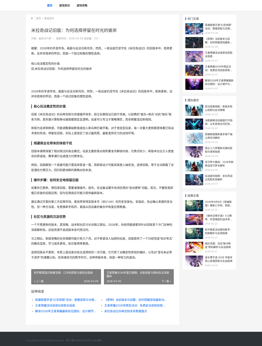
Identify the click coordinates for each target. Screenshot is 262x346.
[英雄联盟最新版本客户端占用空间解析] (194, 134)
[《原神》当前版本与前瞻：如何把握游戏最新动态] (194, 39)
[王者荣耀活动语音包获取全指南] (194, 53)
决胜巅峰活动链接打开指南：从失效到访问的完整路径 (218, 124)
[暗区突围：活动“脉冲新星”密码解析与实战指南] (194, 243)
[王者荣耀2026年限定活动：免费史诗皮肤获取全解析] (194, 67)
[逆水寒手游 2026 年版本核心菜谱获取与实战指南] (194, 257)
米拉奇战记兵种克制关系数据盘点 (125, 311)
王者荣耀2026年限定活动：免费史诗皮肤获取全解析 (135, 305)
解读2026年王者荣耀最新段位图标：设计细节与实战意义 (66, 311)
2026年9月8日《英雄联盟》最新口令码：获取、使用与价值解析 (218, 205)
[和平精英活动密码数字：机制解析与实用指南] (194, 230)
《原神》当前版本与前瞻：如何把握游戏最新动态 (135, 300)
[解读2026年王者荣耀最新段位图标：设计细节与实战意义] (194, 80)
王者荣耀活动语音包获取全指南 (55, 305)
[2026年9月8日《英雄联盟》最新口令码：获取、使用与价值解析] (194, 202)
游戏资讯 (64, 5)
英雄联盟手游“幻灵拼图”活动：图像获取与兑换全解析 (66, 300)
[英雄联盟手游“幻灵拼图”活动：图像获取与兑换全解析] (194, 25)
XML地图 (96, 340)
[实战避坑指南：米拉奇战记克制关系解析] (194, 176)
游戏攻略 (82, 5)
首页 (49, 5)
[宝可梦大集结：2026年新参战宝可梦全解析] (194, 162)
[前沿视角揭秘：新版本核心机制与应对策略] (194, 106)
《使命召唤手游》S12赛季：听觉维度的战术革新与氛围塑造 (218, 219)
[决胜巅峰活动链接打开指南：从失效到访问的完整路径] (194, 120)
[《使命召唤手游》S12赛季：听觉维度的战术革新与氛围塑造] (194, 216)
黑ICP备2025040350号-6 (79, 340)
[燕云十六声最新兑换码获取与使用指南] (194, 148)
